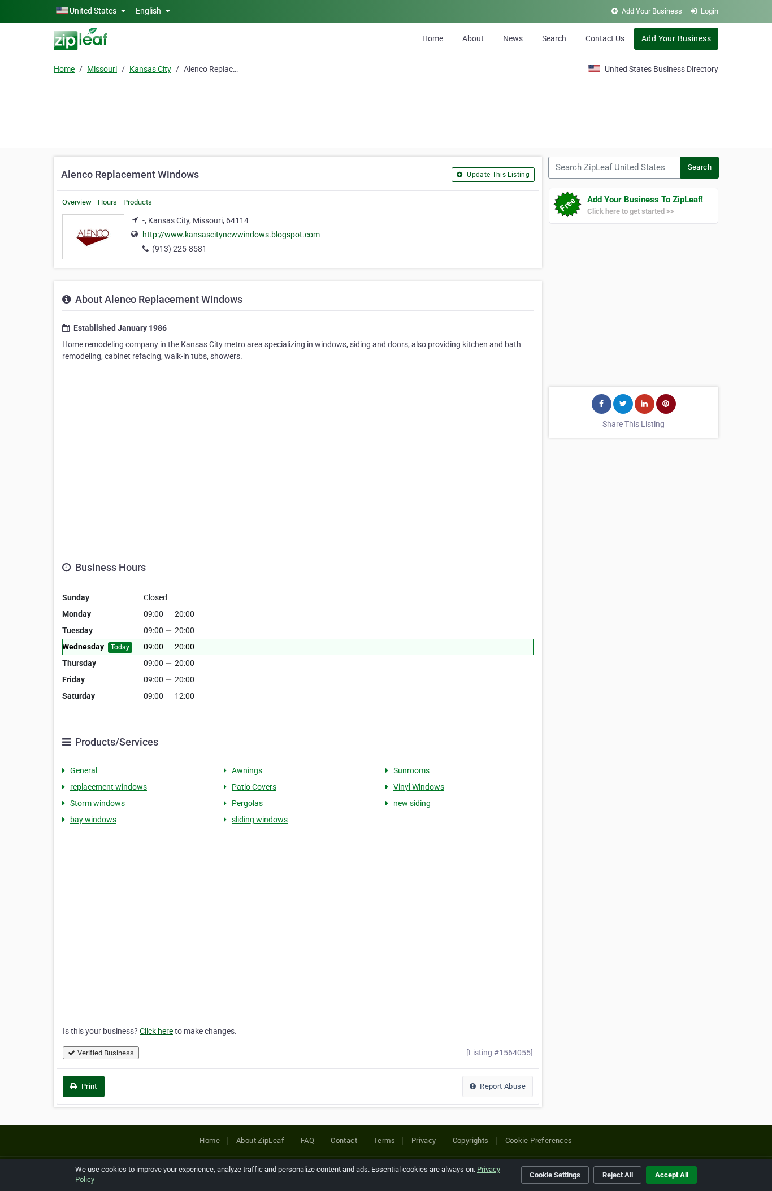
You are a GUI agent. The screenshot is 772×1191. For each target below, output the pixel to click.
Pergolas (247, 803)
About (473, 38)
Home (432, 38)
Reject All (617, 1175)
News (513, 38)
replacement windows (108, 786)
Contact (344, 1140)
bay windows (93, 819)
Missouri (102, 68)
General (83, 770)
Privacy (423, 1140)
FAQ (307, 1140)
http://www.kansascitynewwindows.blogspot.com (231, 234)
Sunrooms (411, 770)
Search (554, 38)
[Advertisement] (386, 114)
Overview (77, 202)
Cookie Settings (555, 1175)
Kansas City (150, 68)
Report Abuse (502, 1086)
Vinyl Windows (418, 786)
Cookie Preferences (539, 1140)
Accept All (671, 1175)
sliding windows (260, 819)
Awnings (247, 770)
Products (137, 202)
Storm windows (97, 803)
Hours (107, 202)
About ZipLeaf (260, 1140)
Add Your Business (676, 38)
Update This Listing (497, 175)
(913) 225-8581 (179, 248)
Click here (156, 1031)
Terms (384, 1140)
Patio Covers (254, 786)
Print (88, 1086)
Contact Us (604, 38)
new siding (412, 803)
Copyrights (471, 1140)
